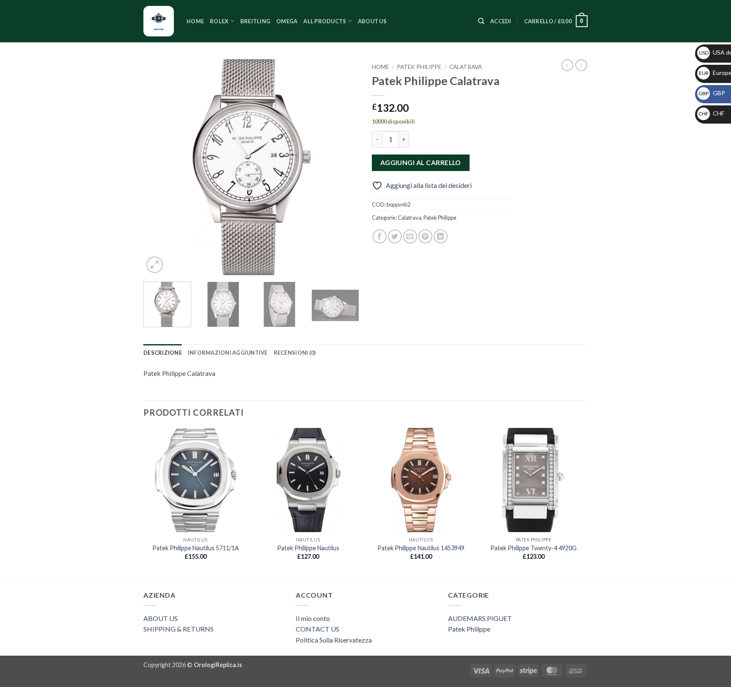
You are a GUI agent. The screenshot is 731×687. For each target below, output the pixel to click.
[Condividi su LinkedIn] (441, 236)
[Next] (344, 167)
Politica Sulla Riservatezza (334, 640)
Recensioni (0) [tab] (295, 352)
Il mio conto (313, 618)
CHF (711, 113)
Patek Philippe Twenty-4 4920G (533, 548)
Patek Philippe (419, 66)
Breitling (255, 21)
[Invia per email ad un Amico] (410, 236)
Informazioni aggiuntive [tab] (228, 352)
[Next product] (567, 65)
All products (324, 21)
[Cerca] (481, 21)
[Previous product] (581, 65)
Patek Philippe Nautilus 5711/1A (195, 548)
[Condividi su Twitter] (395, 236)
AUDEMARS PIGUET (480, 618)
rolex (219, 21)
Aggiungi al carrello (420, 162)
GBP (711, 93)
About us (372, 21)
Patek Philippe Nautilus (308, 548)
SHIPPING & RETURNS (178, 629)
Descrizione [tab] (162, 352)
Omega (286, 21)
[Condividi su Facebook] (380, 236)
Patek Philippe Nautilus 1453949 (420, 548)
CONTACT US (317, 629)
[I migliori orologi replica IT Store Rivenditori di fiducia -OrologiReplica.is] (158, 21)
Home (195, 21)
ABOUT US (160, 618)
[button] (500, 21)
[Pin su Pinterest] (425, 236)
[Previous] (158, 167)
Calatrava (465, 66)
